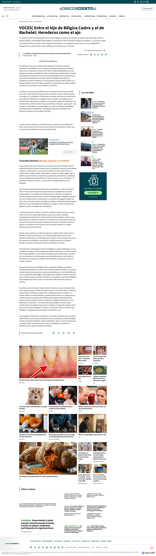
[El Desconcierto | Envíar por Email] (102, 54)
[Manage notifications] (151, 547)
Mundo (121, 16)
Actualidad (51, 16)
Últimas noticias (35, 541)
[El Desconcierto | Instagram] (141, 2)
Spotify (51, 547)
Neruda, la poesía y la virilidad (54, 160)
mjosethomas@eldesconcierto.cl (126, 552)
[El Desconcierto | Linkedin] (147, 2)
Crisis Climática (16, 2)
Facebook (31, 547)
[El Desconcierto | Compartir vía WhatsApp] (98, 54)
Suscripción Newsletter (84, 547)
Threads (58, 547)
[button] (147, 9)
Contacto (105, 547)
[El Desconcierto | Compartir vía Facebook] (91, 54)
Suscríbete (93, 193)
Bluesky (62, 547)
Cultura (31, 21)
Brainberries (54, 140)
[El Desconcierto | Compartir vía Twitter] (95, 54)
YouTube (43, 547)
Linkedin (47, 547)
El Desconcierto (23, 21)
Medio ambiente (37, 16)
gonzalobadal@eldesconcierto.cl (23, 553)
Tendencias (63, 16)
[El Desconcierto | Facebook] (135, 2)
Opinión (112, 16)
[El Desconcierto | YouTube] (144, 1)
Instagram (39, 547)
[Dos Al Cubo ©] (148, 554)
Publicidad (98, 547)
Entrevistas (101, 16)
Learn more (68, 152)
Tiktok (54, 547)
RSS (93, 547)
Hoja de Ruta (76, 16)
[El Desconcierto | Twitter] (138, 1)
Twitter (35, 547)
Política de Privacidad (71, 547)
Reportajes (89, 16)
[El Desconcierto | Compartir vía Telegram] (106, 54)
